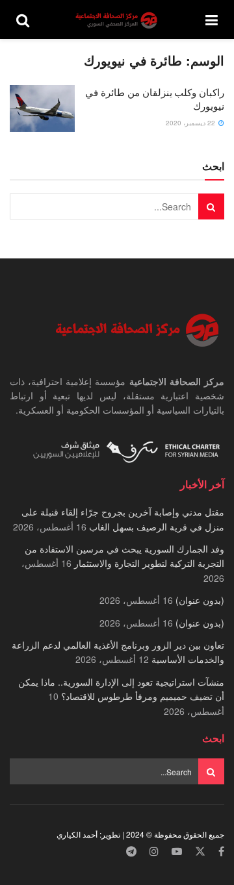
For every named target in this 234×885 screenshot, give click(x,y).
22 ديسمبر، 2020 (191, 122)
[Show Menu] (211, 19)
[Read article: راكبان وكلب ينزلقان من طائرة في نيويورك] (42, 108)
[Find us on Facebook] (221, 851)
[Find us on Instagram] (154, 851)
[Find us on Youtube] (177, 851)
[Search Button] (22, 19)
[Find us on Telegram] (131, 851)
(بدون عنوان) (200, 599)
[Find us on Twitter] (200, 851)
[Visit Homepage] (117, 19)
